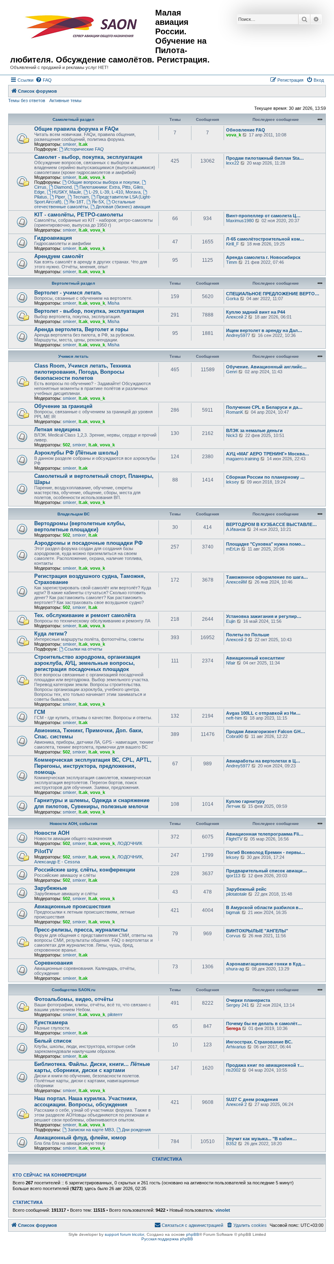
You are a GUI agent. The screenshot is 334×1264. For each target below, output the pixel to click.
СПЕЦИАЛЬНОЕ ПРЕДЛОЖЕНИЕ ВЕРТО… (272, 293)
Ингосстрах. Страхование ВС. (259, 1041)
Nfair (230, 662)
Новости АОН (51, 833)
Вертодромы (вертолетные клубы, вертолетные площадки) (79, 526)
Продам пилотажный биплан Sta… (265, 158)
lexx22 (232, 163)
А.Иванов (236, 529)
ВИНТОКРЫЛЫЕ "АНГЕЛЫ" (257, 930)
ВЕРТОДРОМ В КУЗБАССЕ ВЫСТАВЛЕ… (271, 524)
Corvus (233, 935)
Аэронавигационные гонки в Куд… (265, 963)
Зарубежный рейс (246, 889)
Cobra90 (234, 736)
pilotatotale (236, 894)
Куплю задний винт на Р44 (255, 312)
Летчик (233, 806)
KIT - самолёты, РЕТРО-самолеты (78, 215)
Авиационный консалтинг (255, 657)
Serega (233, 1028)
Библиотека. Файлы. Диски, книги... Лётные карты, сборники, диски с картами (92, 1067)
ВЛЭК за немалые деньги (254, 430)
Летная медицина (57, 429)
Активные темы (65, 100)
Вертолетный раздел (73, 283)
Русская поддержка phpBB (167, 1239)
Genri (231, 371)
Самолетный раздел (73, 119)
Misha (113, 303)
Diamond (63, 187)
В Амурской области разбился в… (264, 907)
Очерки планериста (248, 1000)
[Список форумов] (82, 27)
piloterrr (115, 1014)
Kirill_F (232, 243)
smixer (69, 144)
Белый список (53, 1041)
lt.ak (83, 144)
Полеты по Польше (247, 634)
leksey (232, 481)
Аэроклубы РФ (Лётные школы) (76, 453)
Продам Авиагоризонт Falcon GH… (265, 731)
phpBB (192, 1234)
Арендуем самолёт (59, 256)
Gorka (232, 298)
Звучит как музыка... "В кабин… (261, 1138)
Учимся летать (73, 356)
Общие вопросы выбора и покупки (103, 182)
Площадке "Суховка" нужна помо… (265, 544)
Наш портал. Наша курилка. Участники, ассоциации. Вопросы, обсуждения (85, 1101)
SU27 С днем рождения (252, 1099)
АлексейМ (236, 582)
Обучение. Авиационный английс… (266, 366)
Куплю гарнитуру (245, 801)
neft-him (234, 718)
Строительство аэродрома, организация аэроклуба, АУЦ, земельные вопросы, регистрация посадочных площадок (87, 663)
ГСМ (39, 712)
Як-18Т (76, 201)
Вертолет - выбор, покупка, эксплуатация (89, 311)
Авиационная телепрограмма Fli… (264, 834)
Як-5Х (98, 201)
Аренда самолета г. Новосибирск (263, 257)
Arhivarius (236, 1046)
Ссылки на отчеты (83, 648)
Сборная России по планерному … (265, 477)
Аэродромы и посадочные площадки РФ (88, 543)
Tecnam (81, 196)
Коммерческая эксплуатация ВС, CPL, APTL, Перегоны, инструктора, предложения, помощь (93, 766)
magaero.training (242, 458)
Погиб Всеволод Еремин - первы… (265, 852)
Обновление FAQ (245, 129)
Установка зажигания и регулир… (263, 616)
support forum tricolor (124, 1234)
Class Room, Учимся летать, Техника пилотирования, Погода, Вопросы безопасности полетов (82, 372)
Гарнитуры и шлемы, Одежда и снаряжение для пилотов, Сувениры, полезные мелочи (91, 803)
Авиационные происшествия (72, 906)
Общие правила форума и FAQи (76, 129)
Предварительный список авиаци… (266, 870)
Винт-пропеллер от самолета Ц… (263, 215)
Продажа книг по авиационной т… (265, 1065)
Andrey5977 (238, 335)
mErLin (233, 548)
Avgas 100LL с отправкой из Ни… (263, 713)
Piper (60, 196)
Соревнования (53, 963)
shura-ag (235, 968)
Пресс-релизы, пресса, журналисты (80, 930)
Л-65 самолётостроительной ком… (265, 238)
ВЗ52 (231, 1143)
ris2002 (233, 1070)
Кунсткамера (51, 1022)
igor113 (233, 875)
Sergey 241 (237, 1005)
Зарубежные (50, 888)
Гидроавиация (53, 238)
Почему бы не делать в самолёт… (264, 1023)
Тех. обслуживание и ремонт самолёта (85, 615)
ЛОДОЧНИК (129, 843)
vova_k (233, 134)
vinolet (222, 1210)
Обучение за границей (63, 406)
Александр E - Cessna (57, 861)
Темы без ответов (26, 100)
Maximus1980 (240, 220)
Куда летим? (50, 634)
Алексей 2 (236, 316)
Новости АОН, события (73, 823)
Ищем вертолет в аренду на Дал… (264, 330)
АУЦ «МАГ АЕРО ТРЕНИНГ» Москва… (267, 453)
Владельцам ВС (73, 514)
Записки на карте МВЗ (91, 1129)
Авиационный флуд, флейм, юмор (80, 1138)
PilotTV (43, 851)
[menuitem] (43, 80)
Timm (231, 262)
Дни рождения (136, 1129)
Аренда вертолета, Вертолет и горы (81, 329)
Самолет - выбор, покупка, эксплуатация (88, 157)
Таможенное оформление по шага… (267, 577)
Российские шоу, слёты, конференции (84, 870)
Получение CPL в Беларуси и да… (264, 407)
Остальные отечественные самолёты (84, 204)
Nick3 (231, 435)
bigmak (233, 912)
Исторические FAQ (84, 149)
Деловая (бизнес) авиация (123, 206)
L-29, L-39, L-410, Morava (115, 191)
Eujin (230, 621)
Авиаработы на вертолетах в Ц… (263, 760)
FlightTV (234, 838)
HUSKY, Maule (66, 191)
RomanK (234, 412)
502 (66, 444)
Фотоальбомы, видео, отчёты (73, 999)
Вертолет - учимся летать (67, 293)
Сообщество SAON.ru (73, 990)
